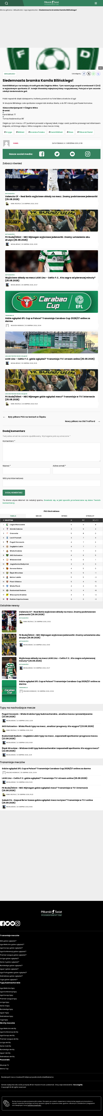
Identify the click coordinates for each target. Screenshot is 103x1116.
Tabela (13, 516)
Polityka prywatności (31, 1077)
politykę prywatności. (34, 1105)
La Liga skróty (5, 1042)
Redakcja (5, 1077)
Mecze (39, 516)
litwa (70, 132)
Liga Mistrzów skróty (8, 1028)
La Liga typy (4, 1002)
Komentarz (9, 441)
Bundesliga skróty (7, 1049)
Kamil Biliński (56, 132)
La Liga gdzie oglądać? (9, 958)
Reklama (50, 1077)
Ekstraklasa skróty (7, 1056)
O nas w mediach (16, 1077)
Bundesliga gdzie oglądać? (11, 965)
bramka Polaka (37, 132)
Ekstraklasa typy (6, 1016)
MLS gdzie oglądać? (8, 941)
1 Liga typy (4, 1020)
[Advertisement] (51, 30)
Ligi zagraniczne (31, 10)
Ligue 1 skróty (5, 1053)
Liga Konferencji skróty (9, 1032)
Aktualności (18, 10)
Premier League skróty (9, 1039)
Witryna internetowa (13, 478)
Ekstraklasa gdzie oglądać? (11, 976)
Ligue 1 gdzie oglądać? (9, 969)
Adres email (59, 466)
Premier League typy (8, 999)
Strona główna (6, 10)
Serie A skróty (5, 1046)
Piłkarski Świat (86, 132)
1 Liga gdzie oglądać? (9, 979)
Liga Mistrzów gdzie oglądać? (12, 944)
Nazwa (7, 466)
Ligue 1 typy (4, 1013)
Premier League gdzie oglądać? (13, 955)
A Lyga (9, 132)
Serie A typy (5, 1006)
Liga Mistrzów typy (7, 988)
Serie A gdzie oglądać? (9, 962)
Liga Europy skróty (7, 1035)
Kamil (15, 143)
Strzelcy (90, 516)
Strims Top (4, 1068)
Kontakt (43, 1077)
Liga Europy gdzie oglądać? (11, 948)
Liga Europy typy (6, 995)
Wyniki (64, 516)
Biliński (21, 132)
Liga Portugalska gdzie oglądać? (13, 972)
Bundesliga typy (6, 1009)
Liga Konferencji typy (8, 992)
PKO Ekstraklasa (51, 511)
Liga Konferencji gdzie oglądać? (13, 951)
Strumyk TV (4, 1065)
